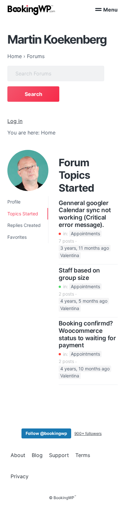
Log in (14, 121)
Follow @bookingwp (46, 433)
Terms (82, 455)
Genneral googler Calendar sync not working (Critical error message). (85, 214)
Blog (37, 455)
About (18, 455)
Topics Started (22, 213)
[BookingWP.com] (31, 10)
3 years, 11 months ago (84, 248)
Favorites (17, 237)
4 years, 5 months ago (83, 301)
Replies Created (24, 225)
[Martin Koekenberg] (27, 170)
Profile (14, 201)
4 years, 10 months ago (85, 368)
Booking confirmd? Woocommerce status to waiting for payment (87, 334)
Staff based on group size (79, 274)
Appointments (85, 233)
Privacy (20, 476)
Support (59, 455)
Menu (110, 9)
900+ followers (88, 433)
